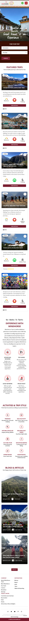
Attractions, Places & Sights (8, 603)
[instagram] (21, 611)
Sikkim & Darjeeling (19, 588)
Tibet (15, 586)
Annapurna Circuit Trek (11, 287)
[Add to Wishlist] (25, 76)
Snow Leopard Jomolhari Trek (14, 88)
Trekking (7, 419)
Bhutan (16, 580)
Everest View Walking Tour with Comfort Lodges (14, 126)
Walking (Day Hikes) (21, 431)
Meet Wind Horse (5, 583)
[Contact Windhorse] (22, 3)
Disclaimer (3, 589)
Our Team (3, 585)
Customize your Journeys (7, 595)
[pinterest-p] (18, 611)
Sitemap (3, 591)
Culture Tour (7, 443)
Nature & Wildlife (7, 430)
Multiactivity (21, 419)
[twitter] (11, 611)
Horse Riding (7, 454)
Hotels (2, 601)
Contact (3, 587)
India (15, 584)
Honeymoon (21, 454)
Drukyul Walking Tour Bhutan (14, 206)
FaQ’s (2, 599)
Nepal (15, 582)
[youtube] (14, 611)
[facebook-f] (8, 611)
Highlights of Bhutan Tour (13, 248)
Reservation (4, 597)
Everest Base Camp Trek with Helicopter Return (13, 165)
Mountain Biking (21, 443)
